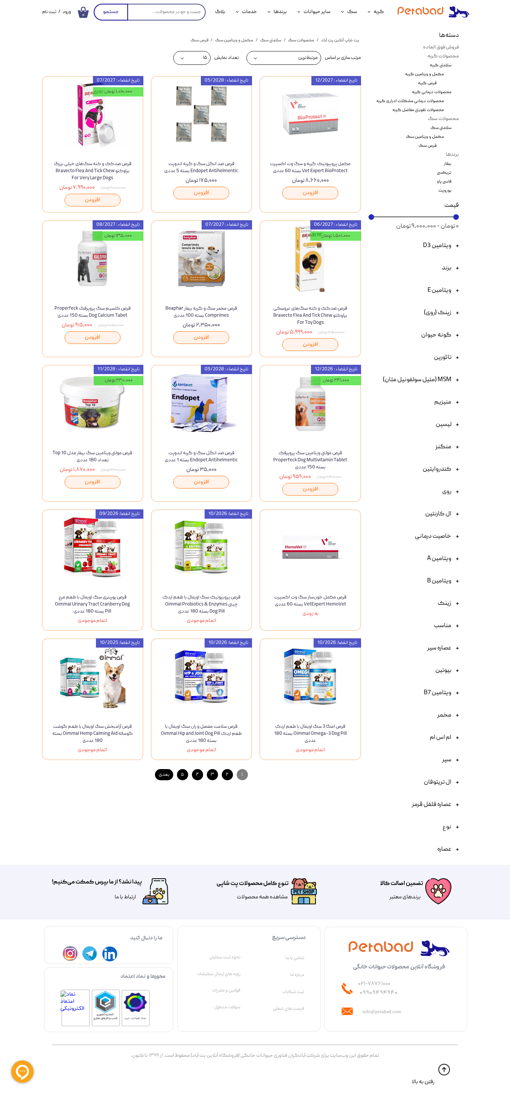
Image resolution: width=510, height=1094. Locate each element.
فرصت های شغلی (288, 1009)
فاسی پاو (444, 181)
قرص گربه (427, 83)
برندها (280, 12)
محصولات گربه (443, 56)
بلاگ (220, 12)
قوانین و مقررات (226, 990)
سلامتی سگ (440, 128)
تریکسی (444, 173)
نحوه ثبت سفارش (224, 957)
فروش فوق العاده (441, 47)
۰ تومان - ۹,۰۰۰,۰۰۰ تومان (427, 226)
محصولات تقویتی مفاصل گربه (418, 110)
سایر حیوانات (317, 12)
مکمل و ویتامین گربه (424, 74)
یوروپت (444, 190)
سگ (352, 12)
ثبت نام (49, 12)
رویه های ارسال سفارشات (218, 974)
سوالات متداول (227, 1007)
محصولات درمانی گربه (431, 92)
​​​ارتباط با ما (125, 897)
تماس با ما (295, 958)
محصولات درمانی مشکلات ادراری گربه (410, 101)
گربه (379, 12)
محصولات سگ (443, 119)
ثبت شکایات (293, 992)
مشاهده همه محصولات (262, 897)
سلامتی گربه (440, 65)
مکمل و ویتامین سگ (425, 137)
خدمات (249, 12)
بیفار (447, 164)
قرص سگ (427, 146)
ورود (66, 12)
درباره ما (297, 975)
